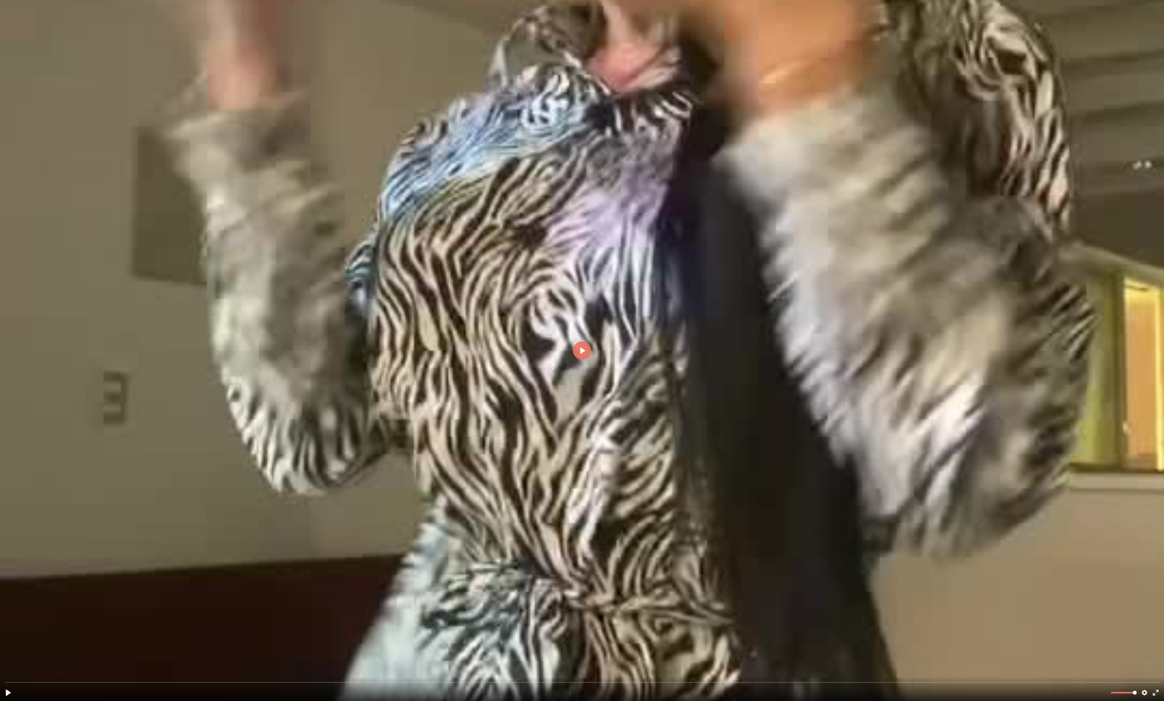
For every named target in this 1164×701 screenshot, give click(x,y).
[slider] (583, 682)
